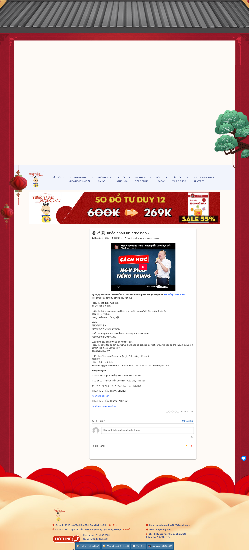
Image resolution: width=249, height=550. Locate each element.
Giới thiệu (56, 177)
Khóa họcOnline (103, 179)
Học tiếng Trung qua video (202, 179)
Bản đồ (112, 525)
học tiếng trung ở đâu (174, 294)
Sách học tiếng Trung (141, 179)
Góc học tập (160, 179)
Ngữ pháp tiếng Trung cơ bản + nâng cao (143, 238)
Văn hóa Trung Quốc (179, 179)
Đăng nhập (188, 421)
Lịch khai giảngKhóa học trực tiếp (79, 179)
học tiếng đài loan (100, 396)
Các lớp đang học (122, 179)
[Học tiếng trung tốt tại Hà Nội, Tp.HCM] (36, 179)
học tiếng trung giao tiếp (104, 406)
